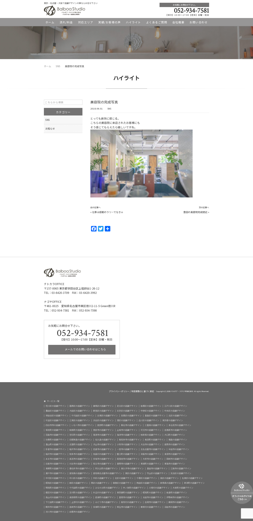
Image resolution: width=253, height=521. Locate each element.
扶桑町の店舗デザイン (56, 440)
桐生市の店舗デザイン (127, 507)
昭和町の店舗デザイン (153, 492)
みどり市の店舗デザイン (106, 502)
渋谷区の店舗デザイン (103, 420)
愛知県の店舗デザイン (79, 473)
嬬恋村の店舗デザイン (56, 492)
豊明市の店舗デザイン (127, 464)
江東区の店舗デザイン (79, 420)
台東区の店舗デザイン (107, 415)
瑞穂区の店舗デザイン (123, 483)
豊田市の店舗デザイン (157, 468)
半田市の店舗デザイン (178, 449)
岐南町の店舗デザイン (79, 430)
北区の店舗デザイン (177, 415)
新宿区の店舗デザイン (103, 411)
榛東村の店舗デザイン (151, 507)
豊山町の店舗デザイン (56, 444)
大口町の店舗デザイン (174, 435)
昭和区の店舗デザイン (56, 483)
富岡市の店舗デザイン (129, 497)
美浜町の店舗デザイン (155, 440)
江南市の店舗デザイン (181, 468)
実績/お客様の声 (109, 22)
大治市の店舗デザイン (151, 444)
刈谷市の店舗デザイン (79, 464)
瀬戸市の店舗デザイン (56, 473)
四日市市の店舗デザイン (57, 425)
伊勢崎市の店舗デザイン (177, 497)
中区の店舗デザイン (102, 478)
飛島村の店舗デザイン (103, 454)
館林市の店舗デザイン (56, 507)
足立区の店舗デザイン (127, 406)
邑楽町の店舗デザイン (105, 497)
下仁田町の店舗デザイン (57, 502)
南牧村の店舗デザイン (131, 502)
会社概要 (178, 22)
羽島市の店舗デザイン (56, 435)
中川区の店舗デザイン (79, 478)
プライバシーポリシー (119, 391)
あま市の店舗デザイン (56, 459)
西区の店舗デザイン (100, 483)
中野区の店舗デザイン (151, 411)
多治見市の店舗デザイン (179, 425)
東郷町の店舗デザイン (56, 468)
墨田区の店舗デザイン (56, 411)
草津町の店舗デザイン (194, 483)
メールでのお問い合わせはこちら (85, 349)
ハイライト (133, 22)
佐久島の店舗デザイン (105, 440)
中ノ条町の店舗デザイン (134, 488)
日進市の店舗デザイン (56, 464)
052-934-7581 (191, 10)
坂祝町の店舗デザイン (56, 430)
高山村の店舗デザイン (56, 497)
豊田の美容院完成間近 (195, 212)
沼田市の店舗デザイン (174, 507)
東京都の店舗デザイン (172, 420)
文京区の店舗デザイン (127, 411)
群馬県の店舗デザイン (170, 483)
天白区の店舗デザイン (181, 473)
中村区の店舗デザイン (56, 478)
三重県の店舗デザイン (155, 425)
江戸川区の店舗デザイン (175, 406)
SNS (109, 108)
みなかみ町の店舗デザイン (107, 488)
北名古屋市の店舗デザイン (153, 449)
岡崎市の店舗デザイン (176, 459)
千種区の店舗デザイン (146, 478)
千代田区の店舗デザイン (82, 415)
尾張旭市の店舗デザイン (128, 459)
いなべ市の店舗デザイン (82, 425)
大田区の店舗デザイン (79, 411)
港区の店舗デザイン (126, 420)
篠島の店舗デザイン (177, 440)
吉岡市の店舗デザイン (155, 502)
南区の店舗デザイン (169, 478)
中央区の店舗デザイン (174, 411)
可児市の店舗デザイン (151, 430)
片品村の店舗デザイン (103, 492)
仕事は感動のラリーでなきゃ (107, 212)
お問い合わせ (198, 22)
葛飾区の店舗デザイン (79, 406)
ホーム (50, 22)
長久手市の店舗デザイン (132, 468)
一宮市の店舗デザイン (127, 449)
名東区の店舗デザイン (192, 478)
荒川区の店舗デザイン (56, 406)
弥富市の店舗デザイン (56, 449)
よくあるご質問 (156, 22)
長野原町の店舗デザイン (80, 497)
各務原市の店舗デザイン (175, 430)
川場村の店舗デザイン (159, 488)
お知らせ (50, 128)
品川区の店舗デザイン (149, 420)
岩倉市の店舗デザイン (103, 449)
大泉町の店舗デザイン (183, 488)
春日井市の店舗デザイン (80, 468)
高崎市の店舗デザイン (79, 507)
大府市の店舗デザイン (153, 459)
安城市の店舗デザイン (103, 459)
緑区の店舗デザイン (78, 483)
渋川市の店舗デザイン (56, 512)
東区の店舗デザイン (134, 473)
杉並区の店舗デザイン (56, 420)
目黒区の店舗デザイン (131, 415)
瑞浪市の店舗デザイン (103, 435)
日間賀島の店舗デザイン (80, 440)
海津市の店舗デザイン (127, 435)
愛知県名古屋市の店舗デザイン (107, 473)
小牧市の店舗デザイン (127, 444)
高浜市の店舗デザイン (79, 459)
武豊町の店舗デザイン (79, 444)
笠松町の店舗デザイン (79, 435)
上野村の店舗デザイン (81, 502)
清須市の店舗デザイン (174, 454)
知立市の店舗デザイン (103, 464)
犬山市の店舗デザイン (103, 444)
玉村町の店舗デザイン (79, 492)
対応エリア (85, 22)
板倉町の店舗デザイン (176, 492)
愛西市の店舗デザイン (174, 444)
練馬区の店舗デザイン (103, 406)
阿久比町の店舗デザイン (106, 468)
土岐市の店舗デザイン (127, 430)
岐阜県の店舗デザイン (151, 435)
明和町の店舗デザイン (56, 488)
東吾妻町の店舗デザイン (128, 492)
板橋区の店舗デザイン (151, 406)
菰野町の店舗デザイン (107, 425)
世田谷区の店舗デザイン (57, 415)
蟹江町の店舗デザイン (127, 454)
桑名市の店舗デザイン (131, 425)
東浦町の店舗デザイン (151, 464)
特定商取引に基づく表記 (142, 391)
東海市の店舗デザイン (174, 464)
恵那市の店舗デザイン (103, 430)
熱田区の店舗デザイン (146, 483)
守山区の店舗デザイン (157, 473)
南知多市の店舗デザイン (130, 440)
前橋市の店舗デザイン (79, 512)
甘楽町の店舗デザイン (103, 507)
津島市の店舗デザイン (151, 454)
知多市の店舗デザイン (79, 454)
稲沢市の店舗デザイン (79, 449)
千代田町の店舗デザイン (80, 488)
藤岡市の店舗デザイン (178, 502)
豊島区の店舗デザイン (155, 415)
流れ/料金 (66, 22)
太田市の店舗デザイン (153, 497)
